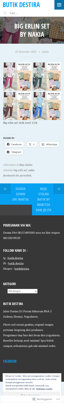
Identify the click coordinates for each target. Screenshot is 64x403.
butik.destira (15, 258)
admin (45, 51)
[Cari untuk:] (24, 13)
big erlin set (20, 170)
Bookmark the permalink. (17, 175)
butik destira (16, 263)
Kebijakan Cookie (44, 388)
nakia (31, 170)
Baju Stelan (25, 165)
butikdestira (22, 268)
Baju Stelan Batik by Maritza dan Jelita (43, 199)
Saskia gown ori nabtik (20, 194)
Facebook (10, 361)
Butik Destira (21, 4)
